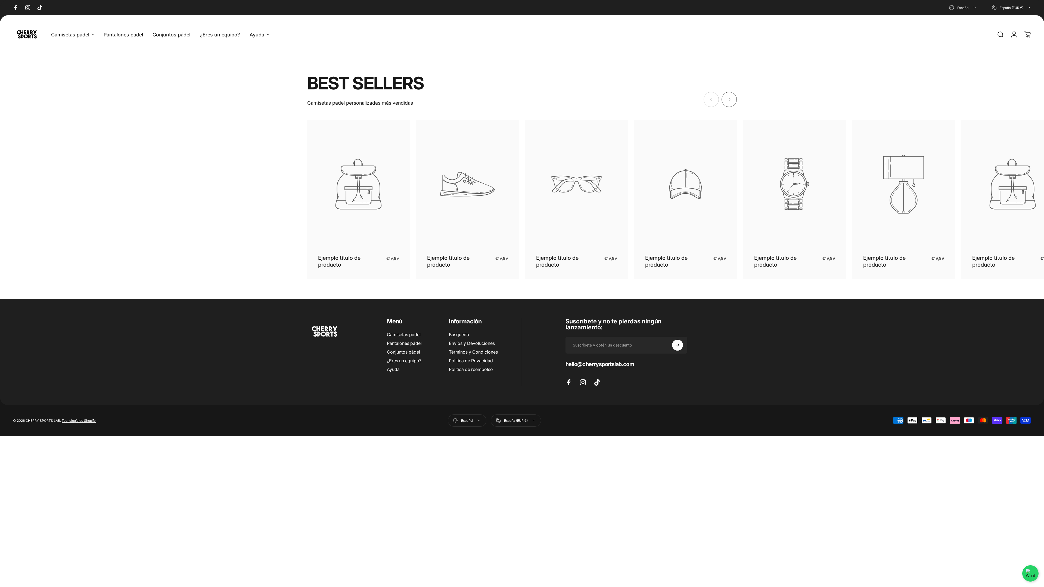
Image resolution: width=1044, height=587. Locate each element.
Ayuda (393, 369)
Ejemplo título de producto (339, 261)
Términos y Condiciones (473, 352)
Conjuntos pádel (403, 352)
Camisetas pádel (404, 334)
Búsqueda (459, 334)
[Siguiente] (729, 99)
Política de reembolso (471, 369)
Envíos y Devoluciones (472, 343)
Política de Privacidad (471, 360)
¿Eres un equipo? (404, 360)
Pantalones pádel (404, 343)
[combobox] (963, 7)
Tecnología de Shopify (79, 421)
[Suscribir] (677, 345)
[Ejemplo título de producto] (358, 184)
